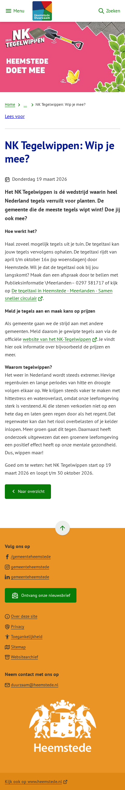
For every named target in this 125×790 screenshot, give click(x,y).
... (25, 104)
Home (10, 104)
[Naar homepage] (61, 11)
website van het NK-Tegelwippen (60, 339)
